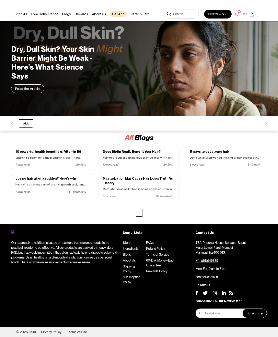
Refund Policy (155, 248)
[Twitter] (205, 293)
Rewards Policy (156, 271)
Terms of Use (77, 332)
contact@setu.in (207, 277)
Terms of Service (157, 254)
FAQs (150, 243)
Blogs (127, 254)
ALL (26, 123)
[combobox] (181, 14)
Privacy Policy (51, 332)
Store (127, 243)
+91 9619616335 (207, 260)
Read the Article (27, 89)
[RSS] (231, 293)
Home (15, 25)
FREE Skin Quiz (218, 14)
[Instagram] (215, 293)
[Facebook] (197, 293)
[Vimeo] (224, 293)
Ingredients (131, 248)
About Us (129, 260)
